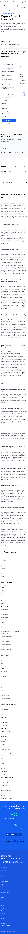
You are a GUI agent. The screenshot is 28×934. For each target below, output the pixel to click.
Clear (14, 61)
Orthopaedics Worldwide (7, 680)
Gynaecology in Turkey (6, 706)
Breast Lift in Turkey (5, 793)
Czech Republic (4, 585)
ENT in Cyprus (4, 739)
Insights (3, 913)
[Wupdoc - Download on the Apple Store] (6, 862)
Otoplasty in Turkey (5, 733)
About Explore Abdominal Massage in (10, 44)
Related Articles (5, 41)
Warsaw (3, 573)
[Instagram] (2, 1)
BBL (2, 758)
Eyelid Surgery (4, 771)
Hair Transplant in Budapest (7, 652)
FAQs (2, 875)
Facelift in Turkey (5, 785)
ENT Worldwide (4, 728)
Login (2, 872)
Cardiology (4, 108)
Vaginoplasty (4, 717)
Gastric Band (4, 612)
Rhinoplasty (3, 755)
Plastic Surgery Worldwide (7, 582)
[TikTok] (9, 1)
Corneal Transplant (5, 676)
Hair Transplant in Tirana (6, 641)
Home (12, 6)
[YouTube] (5, 1)
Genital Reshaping (5, 722)
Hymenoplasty (4, 712)
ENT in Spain (4, 747)
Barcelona (3, 565)
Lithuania (3, 625)
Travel (2, 908)
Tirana (2, 571)
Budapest (3, 560)
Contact (3, 920)
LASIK (2, 668)
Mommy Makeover (5, 774)
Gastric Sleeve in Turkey (6, 787)
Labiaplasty (3, 714)
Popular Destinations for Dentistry (9, 558)
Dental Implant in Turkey (6, 795)
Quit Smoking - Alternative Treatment (8, 88)
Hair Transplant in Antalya (6, 633)
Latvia (2, 622)
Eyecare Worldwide (5, 655)
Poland (2, 598)
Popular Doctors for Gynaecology (9, 704)
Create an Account (5, 870)
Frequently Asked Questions (8, 38)
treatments (10, 62)
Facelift (2, 763)
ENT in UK (3, 744)
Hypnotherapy (6, 84)
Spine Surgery (4, 700)
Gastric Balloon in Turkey (6, 798)
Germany (3, 685)
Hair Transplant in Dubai (6, 646)
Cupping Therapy (7, 75)
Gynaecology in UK (5, 709)
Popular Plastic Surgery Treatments (9, 753)
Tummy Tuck (4, 760)
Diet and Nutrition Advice (8, 82)
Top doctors (4, 35)
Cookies (3, 923)
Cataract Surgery (5, 673)
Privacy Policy (4, 928)
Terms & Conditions (5, 925)
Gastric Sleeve (4, 609)
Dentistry (4, 103)
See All (23, 166)
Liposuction (3, 766)
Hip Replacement (5, 695)
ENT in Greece (4, 741)
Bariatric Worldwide (5, 606)
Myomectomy (4, 725)
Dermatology (5, 111)
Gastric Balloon (4, 614)
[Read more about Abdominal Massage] (12, 175)
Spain (2, 592)
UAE (2, 690)
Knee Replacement (5, 698)
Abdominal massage (6, 229)
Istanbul (3, 579)
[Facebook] (0, 1)
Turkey (2, 587)
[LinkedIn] (7, 1)
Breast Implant (4, 768)
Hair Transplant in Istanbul (6, 649)
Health (2, 905)
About (2, 918)
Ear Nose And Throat (6, 113)
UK (2, 595)
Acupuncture (5, 100)
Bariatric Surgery (6, 105)
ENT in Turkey (4, 736)
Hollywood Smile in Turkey (7, 780)
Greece (3, 600)
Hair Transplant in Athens (6, 636)
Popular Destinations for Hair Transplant (10, 631)
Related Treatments (15, 35)
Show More (5, 91)
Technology (3, 910)
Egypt (2, 627)
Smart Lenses (4, 671)
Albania (2, 590)
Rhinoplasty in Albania (6, 749)
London (3, 568)
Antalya (2, 563)
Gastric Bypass (4, 617)
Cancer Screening (5, 720)
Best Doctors (17, 6)
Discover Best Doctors (13, 834)
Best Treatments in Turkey (7, 777)
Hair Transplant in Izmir (6, 639)
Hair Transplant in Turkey (6, 782)
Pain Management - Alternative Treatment (8, 79)
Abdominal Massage (8, 64)
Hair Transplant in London (6, 644)
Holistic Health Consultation (8, 72)
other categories (9, 94)
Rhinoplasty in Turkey (5, 731)
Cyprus (2, 603)
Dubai (2, 576)
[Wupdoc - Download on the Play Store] (17, 862)
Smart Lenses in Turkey (6, 790)
